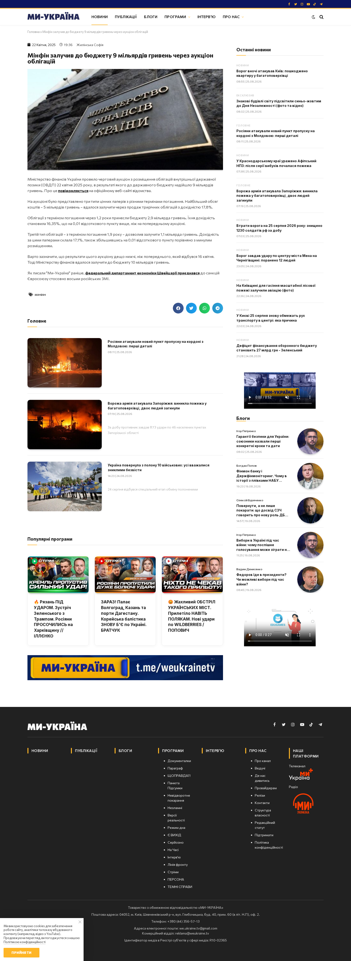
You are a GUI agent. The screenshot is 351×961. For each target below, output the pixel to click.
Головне (243, 125)
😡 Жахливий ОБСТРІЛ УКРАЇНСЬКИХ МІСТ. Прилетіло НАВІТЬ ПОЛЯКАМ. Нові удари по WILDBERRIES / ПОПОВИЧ (191, 616)
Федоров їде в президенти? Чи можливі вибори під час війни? (261, 579)
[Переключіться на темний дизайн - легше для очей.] (313, 17)
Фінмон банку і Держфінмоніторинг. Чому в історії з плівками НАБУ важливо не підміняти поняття (261, 476)
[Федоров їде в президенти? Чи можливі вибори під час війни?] (310, 579)
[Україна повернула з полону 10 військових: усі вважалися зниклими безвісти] (64, 486)
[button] (178, 308)
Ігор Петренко (246, 431)
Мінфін (40, 294)
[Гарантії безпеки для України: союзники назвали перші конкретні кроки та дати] (310, 441)
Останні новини (253, 49)
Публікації (126, 16)
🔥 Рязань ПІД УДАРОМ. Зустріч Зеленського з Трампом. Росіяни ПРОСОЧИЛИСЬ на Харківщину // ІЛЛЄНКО (53, 619)
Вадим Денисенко (249, 569)
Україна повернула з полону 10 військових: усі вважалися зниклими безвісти (158, 467)
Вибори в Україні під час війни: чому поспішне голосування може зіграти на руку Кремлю (262, 545)
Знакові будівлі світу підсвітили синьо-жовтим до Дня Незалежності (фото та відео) (278, 103)
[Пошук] (321, 16)
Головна (33, 32)
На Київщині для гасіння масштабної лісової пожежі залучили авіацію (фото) (275, 287)
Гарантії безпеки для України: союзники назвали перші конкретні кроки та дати (262, 441)
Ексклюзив (245, 95)
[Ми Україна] (53, 17)
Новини (99, 16)
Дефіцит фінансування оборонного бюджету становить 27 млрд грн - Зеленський (276, 348)
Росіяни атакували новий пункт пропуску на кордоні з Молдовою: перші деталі (155, 343)
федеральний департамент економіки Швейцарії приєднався (142, 273)
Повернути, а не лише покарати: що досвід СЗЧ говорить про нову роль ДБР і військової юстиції (262, 510)
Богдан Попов (246, 465)
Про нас (231, 16)
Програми (175, 16)
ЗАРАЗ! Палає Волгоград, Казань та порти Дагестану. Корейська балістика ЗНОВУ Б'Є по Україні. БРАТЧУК (123, 616)
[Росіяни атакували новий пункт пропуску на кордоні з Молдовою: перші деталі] (64, 362)
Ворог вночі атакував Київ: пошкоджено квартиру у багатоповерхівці (272, 73)
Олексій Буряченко (249, 500)
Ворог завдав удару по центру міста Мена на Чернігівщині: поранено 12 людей (276, 258)
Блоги (150, 16)
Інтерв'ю (206, 16)
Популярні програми (49, 539)
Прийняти (21, 953)
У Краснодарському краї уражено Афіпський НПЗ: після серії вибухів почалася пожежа (276, 163)
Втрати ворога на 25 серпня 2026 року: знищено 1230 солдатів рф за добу (279, 228)
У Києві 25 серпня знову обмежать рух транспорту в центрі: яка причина (270, 317)
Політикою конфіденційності (25, 942)
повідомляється (73, 190)
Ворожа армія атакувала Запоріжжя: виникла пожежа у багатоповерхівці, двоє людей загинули (157, 405)
